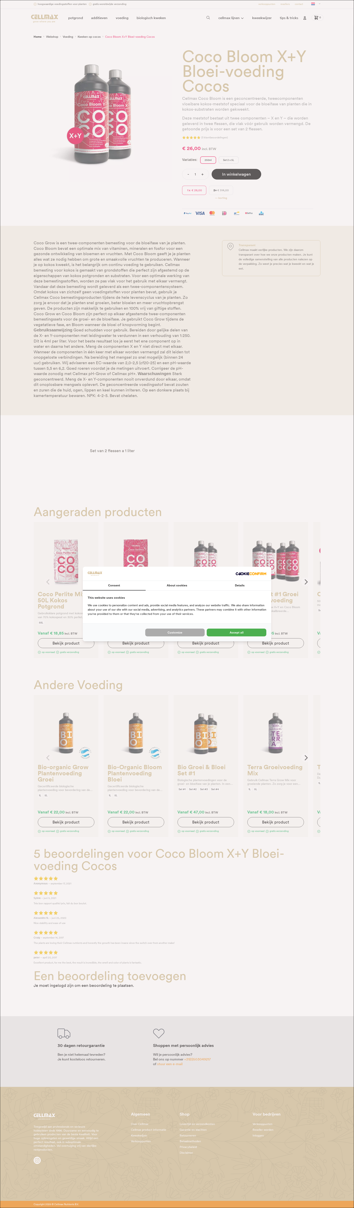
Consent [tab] (114, 585)
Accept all (237, 632)
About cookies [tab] (177, 585)
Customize (175, 632)
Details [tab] (240, 585)
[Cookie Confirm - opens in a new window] (251, 573)
